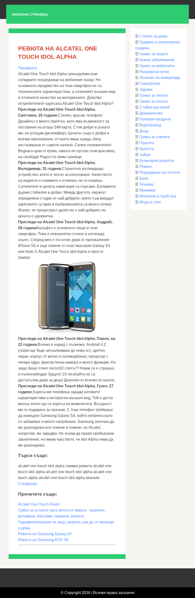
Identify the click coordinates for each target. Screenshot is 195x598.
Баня (143, 178)
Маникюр (147, 190)
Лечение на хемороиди (159, 78)
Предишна (27, 68)
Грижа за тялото (153, 95)
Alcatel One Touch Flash (38, 504)
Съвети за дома (153, 36)
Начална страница (30, 14)
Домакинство (151, 113)
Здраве (145, 89)
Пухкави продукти (155, 119)
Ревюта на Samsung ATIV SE (43, 540)
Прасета (146, 143)
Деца (143, 131)
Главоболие (150, 84)
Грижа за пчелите (154, 137)
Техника (146, 184)
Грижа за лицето (153, 54)
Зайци (144, 155)
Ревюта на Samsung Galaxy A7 (45, 534)
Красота (146, 149)
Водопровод (150, 125)
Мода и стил (150, 202)
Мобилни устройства (157, 196)
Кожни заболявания (157, 60)
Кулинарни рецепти (156, 161)
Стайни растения (154, 107)
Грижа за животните (157, 66)
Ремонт (145, 166)
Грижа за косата (153, 101)
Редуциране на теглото (159, 172)
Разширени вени (154, 72)
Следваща (27, 484)
